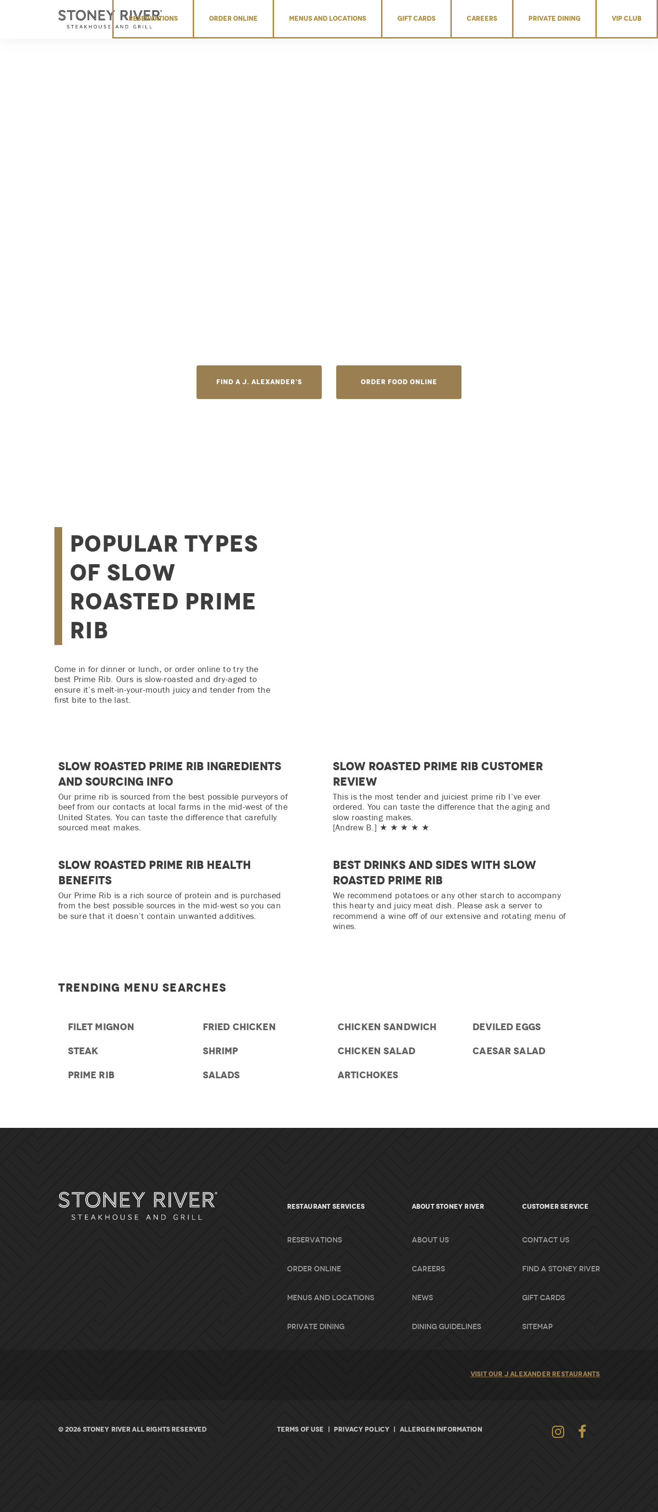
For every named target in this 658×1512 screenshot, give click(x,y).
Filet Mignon (101, 1027)
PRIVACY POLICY (362, 1429)
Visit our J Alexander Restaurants (535, 1374)
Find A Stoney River (561, 1269)
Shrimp (220, 1051)
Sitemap (537, 1326)
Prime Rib (91, 1075)
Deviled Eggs (507, 1027)
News (422, 1298)
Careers (482, 18)
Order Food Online (399, 381)
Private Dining (554, 18)
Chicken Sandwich (387, 1027)
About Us (430, 1240)
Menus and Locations (327, 18)
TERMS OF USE (300, 1429)
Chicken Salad (376, 1051)
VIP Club (627, 18)
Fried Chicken (239, 1027)
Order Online (233, 18)
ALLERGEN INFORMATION (441, 1429)
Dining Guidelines (446, 1326)
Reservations (153, 18)
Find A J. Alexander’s (259, 381)
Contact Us (545, 1240)
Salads (221, 1075)
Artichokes (368, 1075)
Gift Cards (416, 18)
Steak (83, 1051)
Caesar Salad (509, 1051)
